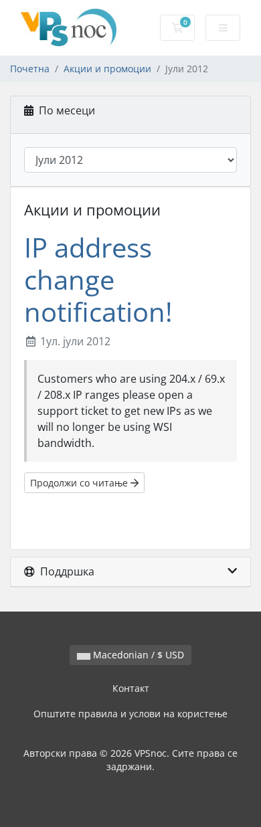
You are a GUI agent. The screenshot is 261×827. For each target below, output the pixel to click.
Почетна (30, 68)
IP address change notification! (98, 279)
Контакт (130, 688)
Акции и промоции (107, 68)
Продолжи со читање (80, 482)
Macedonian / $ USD (137, 654)
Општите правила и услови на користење (130, 713)
